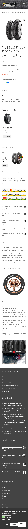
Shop (9, 12)
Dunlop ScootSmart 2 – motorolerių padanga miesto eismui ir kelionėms (13, 307)
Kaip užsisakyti (7, 382)
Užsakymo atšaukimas (9, 388)
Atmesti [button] (6, 524)
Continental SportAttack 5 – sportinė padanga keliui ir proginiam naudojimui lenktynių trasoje (14, 315)
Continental (7, 493)
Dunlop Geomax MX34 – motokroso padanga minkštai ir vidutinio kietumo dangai (13, 323)
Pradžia (5, 12)
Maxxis (5, 504)
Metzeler (6, 507)
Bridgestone (7, 490)
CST (5, 496)
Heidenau (6, 502)
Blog (5, 377)
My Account (6, 380)
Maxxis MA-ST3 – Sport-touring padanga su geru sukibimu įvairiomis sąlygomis (14, 334)
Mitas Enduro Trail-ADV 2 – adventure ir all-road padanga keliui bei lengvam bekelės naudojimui (14, 311)
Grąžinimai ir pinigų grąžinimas (12, 385)
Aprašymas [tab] (4, 90)
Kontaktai (6, 391)
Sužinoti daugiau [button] (6, 515)
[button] (24, 20)
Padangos (13, 12)
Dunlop (5, 499)
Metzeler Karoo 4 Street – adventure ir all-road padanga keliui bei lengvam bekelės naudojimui (14, 319)
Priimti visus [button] (22, 524)
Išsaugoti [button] (14, 524)
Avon (5, 487)
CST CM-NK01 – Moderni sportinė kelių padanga (14, 331)
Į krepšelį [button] (7, 136)
